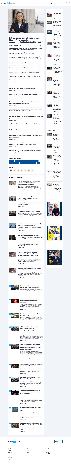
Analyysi (10, 452)
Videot (46, 3)
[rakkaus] (29, 170)
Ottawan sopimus (35, 161)
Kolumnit (10, 461)
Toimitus (28, 452)
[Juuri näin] (11, 170)
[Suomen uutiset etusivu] (6, 3)
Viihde (9, 463)
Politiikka (11, 45)
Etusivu (34, 3)
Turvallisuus (22, 163)
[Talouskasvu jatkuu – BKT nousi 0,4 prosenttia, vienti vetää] (49, 16)
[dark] (66, 3)
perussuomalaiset (33, 163)
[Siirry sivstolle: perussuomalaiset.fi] (54, 452)
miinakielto (12, 161)
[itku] (18, 170)
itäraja (16, 161)
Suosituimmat (40, 3)
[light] (69, 3)
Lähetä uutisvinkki (30, 454)
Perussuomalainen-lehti (31, 455)
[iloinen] (14, 170)
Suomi (18, 163)
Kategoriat (51, 3)
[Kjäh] (32, 170)
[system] (68, 3)
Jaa (40, 45)
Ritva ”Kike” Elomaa (27, 161)
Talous (9, 450)
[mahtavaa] (25, 170)
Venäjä (27, 163)
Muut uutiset (10, 455)
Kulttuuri (10, 457)
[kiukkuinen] (21, 170)
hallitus (38, 163)
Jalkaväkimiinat (12, 163)
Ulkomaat (10, 454)
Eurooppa (20, 161)
